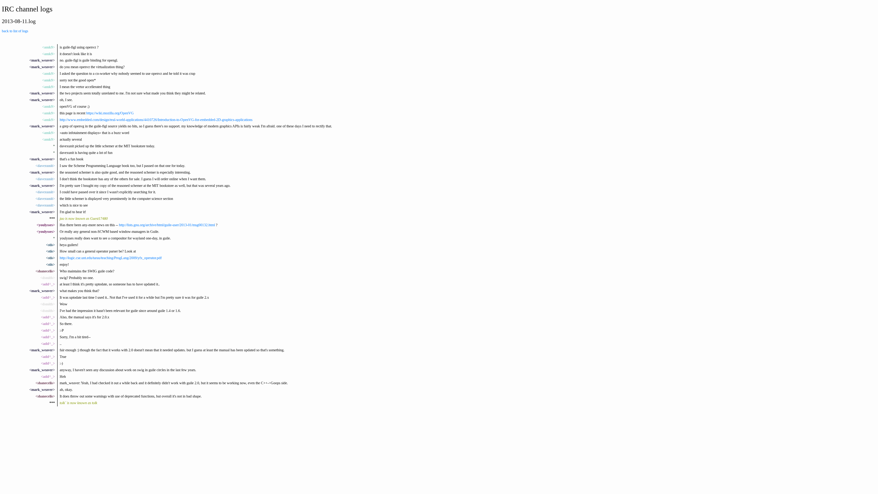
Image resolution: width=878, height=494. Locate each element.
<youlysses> (46, 225)
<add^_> (48, 284)
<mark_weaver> (42, 60)
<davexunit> (45, 166)
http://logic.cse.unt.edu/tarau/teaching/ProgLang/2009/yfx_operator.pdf (111, 258)
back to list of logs (15, 31)
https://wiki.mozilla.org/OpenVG (110, 113)
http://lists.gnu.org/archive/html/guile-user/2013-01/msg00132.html (167, 225)
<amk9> (48, 47)
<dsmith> (47, 278)
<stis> (50, 245)
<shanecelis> (45, 271)
